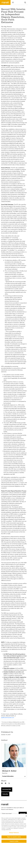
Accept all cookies (14, 841)
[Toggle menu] (13, 2)
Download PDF (6, 789)
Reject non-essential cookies (14, 837)
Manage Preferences (14, 832)
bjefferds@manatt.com (7, 717)
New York (4, 773)
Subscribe (5, 794)
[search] (25, 2)
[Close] (26, 816)
